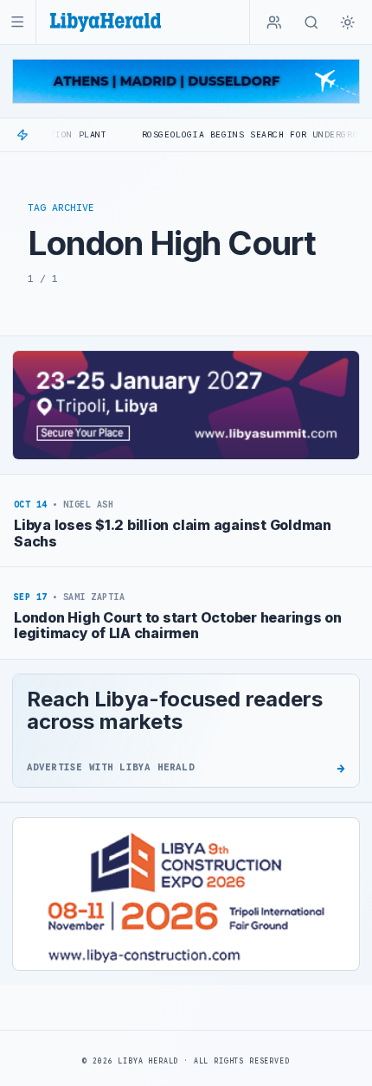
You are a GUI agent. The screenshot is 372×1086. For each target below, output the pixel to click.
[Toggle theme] (347, 22)
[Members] (274, 22)
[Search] (311, 22)
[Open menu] (17, 22)
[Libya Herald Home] (105, 22)
